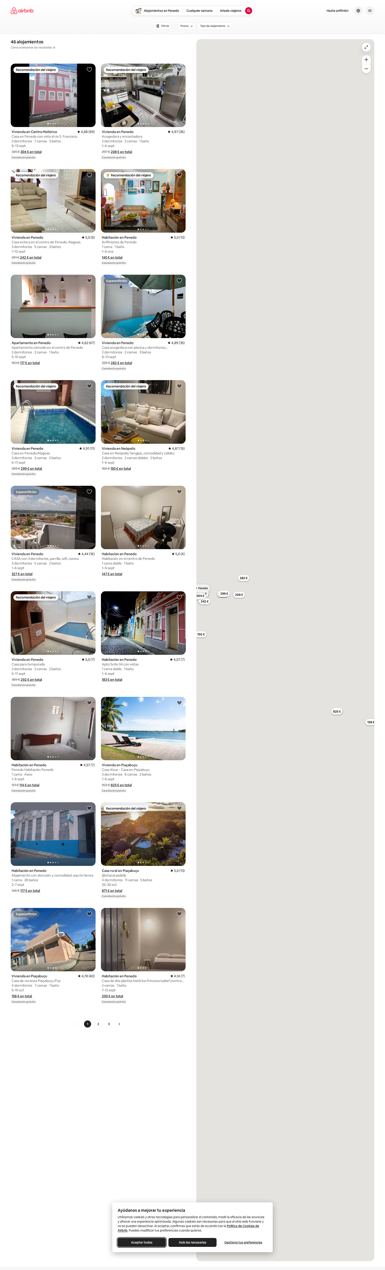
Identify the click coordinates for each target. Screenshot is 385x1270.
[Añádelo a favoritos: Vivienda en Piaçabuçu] (179, 702)
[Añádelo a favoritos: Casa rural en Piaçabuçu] (179, 808)
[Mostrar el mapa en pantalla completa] (366, 47)
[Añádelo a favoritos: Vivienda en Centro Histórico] (89, 69)
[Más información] (54, 47)
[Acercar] (366, 59)
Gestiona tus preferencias (243, 1242)
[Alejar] (366, 68)
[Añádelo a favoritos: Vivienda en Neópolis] (179, 385)
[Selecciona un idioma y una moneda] (358, 10)
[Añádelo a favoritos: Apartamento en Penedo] (89, 280)
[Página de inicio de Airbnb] (22, 11)
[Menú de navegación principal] (369, 10)
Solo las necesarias (192, 1242)
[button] (31, 152)
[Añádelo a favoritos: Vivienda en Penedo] (179, 69)
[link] (77, 1024)
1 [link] (87, 1024)
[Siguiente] (119, 1024)
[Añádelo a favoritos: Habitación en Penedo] (179, 174)
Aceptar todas (141, 1242)
